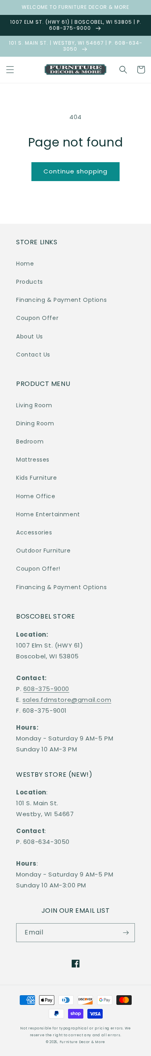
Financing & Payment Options (61, 300)
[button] (10, 69)
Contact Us (33, 355)
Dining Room (35, 423)
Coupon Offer (37, 318)
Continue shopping (75, 171)
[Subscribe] (125, 932)
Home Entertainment (48, 514)
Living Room (34, 405)
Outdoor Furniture (43, 551)
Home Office (36, 496)
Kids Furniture (36, 478)
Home (25, 264)
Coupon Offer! (38, 569)
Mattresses (33, 460)
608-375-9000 (46, 689)
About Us (29, 336)
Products (29, 282)
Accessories (34, 532)
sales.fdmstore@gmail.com (67, 699)
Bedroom (29, 441)
